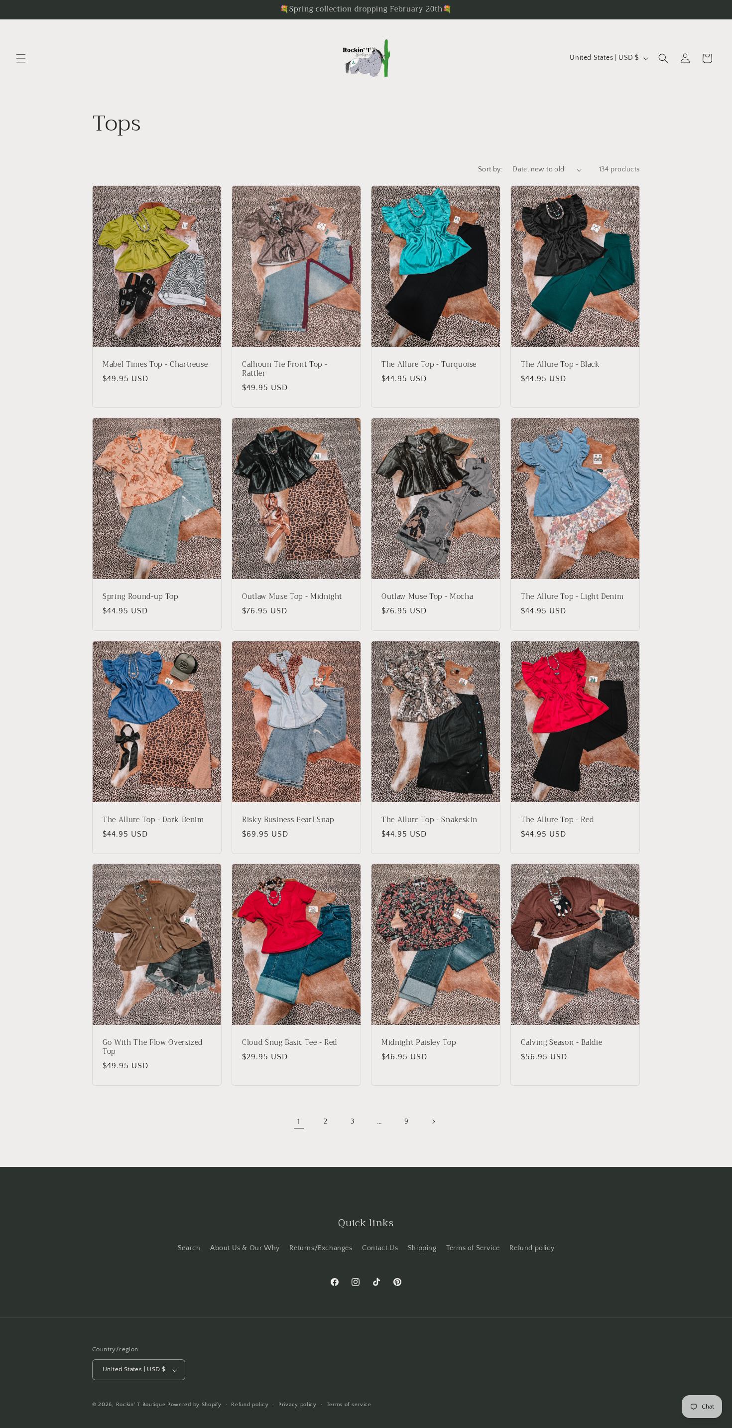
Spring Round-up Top (140, 596)
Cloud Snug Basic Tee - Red (289, 1042)
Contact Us (380, 1248)
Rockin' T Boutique (141, 1405)
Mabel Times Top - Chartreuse (155, 364)
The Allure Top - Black (560, 364)
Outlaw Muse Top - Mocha (427, 596)
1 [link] (298, 1121)
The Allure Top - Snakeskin (429, 819)
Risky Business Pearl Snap (288, 819)
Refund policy (531, 1248)
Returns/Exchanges (320, 1248)
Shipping (422, 1248)
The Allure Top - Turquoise (429, 364)
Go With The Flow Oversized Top (153, 1047)
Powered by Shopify (194, 1405)
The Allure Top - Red (557, 819)
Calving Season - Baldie (561, 1042)
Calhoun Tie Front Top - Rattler (284, 369)
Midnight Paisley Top (418, 1042)
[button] (21, 58)
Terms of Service (473, 1248)
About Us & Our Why (245, 1248)
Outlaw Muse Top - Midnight (292, 596)
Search (189, 1248)
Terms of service (349, 1405)
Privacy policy (297, 1405)
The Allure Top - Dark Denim (153, 819)
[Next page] (433, 1122)
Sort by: (490, 169)
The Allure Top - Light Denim (572, 596)
